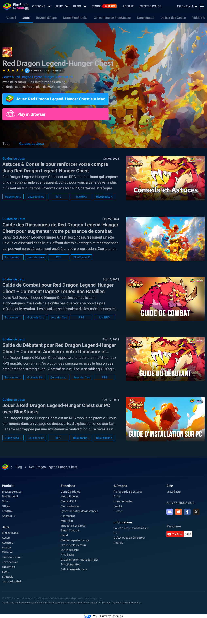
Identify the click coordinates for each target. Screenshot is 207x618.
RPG (59, 196)
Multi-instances (70, 506)
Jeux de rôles (36, 196)
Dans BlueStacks (75, 18)
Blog (77, 6)
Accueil (11, 18)
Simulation (8, 566)
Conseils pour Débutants (58, 377)
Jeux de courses (12, 557)
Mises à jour (173, 491)
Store (103, 6)
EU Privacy (104, 602)
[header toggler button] (202, 6)
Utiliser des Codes (173, 18)
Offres (6, 506)
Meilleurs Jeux (10, 532)
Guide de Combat (35, 317)
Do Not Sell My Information (127, 602)
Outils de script (70, 549)
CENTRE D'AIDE (150, 6)
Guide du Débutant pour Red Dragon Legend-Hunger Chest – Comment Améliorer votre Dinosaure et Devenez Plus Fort (59, 348)
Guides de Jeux (31, 143)
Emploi (118, 506)
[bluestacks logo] (16, 6)
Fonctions (68, 486)
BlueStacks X (104, 196)
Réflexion (7, 552)
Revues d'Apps (46, 18)
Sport (5, 571)
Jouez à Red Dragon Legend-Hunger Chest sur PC (37, 77)
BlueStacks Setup (81, 437)
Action (6, 537)
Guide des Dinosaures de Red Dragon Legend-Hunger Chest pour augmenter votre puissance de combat (60, 228)
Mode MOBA (68, 501)
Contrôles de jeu (70, 491)
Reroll (64, 535)
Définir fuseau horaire (74, 569)
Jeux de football (11, 581)
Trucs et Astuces (13, 196)
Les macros (68, 515)
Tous (6, 143)
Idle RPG (81, 196)
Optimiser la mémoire (74, 545)
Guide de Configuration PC (13, 437)
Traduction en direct (73, 525)
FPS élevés (67, 554)
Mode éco (67, 520)
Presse (118, 511)
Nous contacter (123, 501)
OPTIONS (38, 6)
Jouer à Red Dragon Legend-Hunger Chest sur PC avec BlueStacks (56, 409)
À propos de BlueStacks (128, 491)
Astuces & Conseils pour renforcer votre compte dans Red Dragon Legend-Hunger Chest (55, 167)
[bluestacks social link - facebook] (187, 512)
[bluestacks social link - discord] (169, 512)
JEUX (59, 6)
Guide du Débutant (35, 377)
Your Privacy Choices (108, 616)
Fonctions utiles (70, 564)
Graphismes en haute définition (80, 559)
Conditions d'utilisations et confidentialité (24, 602)
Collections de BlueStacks (112, 18)
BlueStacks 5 (10, 496)
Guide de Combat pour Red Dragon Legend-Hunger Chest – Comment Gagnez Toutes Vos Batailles (58, 288)
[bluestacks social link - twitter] (196, 512)
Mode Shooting (70, 496)
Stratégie (7, 576)
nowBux (7, 511)
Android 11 (8, 515)
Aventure (7, 542)
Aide (169, 486)
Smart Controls (70, 530)
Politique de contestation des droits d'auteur (73, 602)
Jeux (26, 18)
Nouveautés (145, 18)
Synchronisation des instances (79, 511)
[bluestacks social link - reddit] (178, 512)
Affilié (128, 6)
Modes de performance (75, 540)
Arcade (6, 547)
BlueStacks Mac (11, 491)
